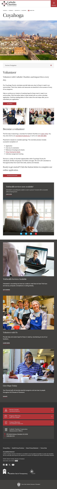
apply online (44, 134)
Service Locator (14, 410)
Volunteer (24, 10)
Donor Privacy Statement (32, 448)
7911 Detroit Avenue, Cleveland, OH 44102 (17, 434)
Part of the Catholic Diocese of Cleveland (30, 484)
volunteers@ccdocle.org (23, 136)
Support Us (17, 10)
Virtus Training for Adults (13, 152)
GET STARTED (9, 103)
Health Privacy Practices (18, 448)
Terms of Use (44, 448)
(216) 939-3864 (41, 136)
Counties (5, 10)
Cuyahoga (11, 10)
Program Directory (14, 416)
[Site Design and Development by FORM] (28, 461)
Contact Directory (16, 422)
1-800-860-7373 (10, 436)
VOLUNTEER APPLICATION (12, 175)
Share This (32, 10)
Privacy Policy (6, 448)
